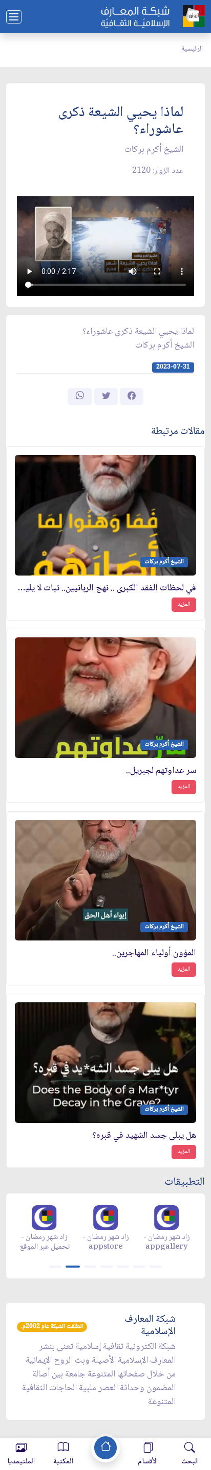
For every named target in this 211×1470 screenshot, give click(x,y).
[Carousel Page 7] (156, 1267)
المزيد (184, 604)
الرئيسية (192, 49)
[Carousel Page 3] (90, 1267)
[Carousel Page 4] (106, 1267)
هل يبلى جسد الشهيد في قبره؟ (144, 1136)
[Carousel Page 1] (55, 1267)
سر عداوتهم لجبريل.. (161, 771)
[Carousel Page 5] (123, 1267)
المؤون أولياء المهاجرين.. (154, 953)
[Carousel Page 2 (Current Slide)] (73, 1267)
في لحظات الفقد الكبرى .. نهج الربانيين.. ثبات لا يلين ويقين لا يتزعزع (105, 588)
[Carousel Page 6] (139, 1267)
